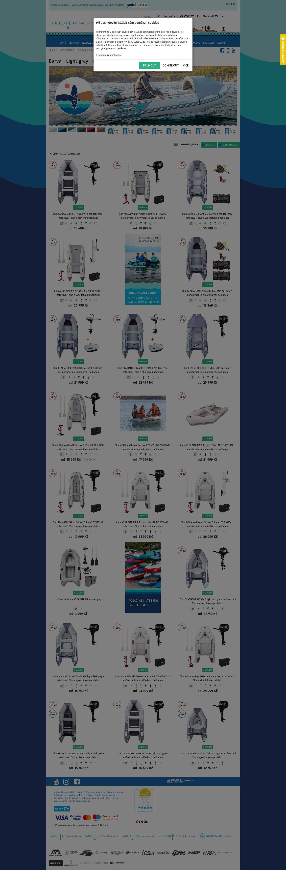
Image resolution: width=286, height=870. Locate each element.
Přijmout (149, 65)
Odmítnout (171, 65)
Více (186, 65)
